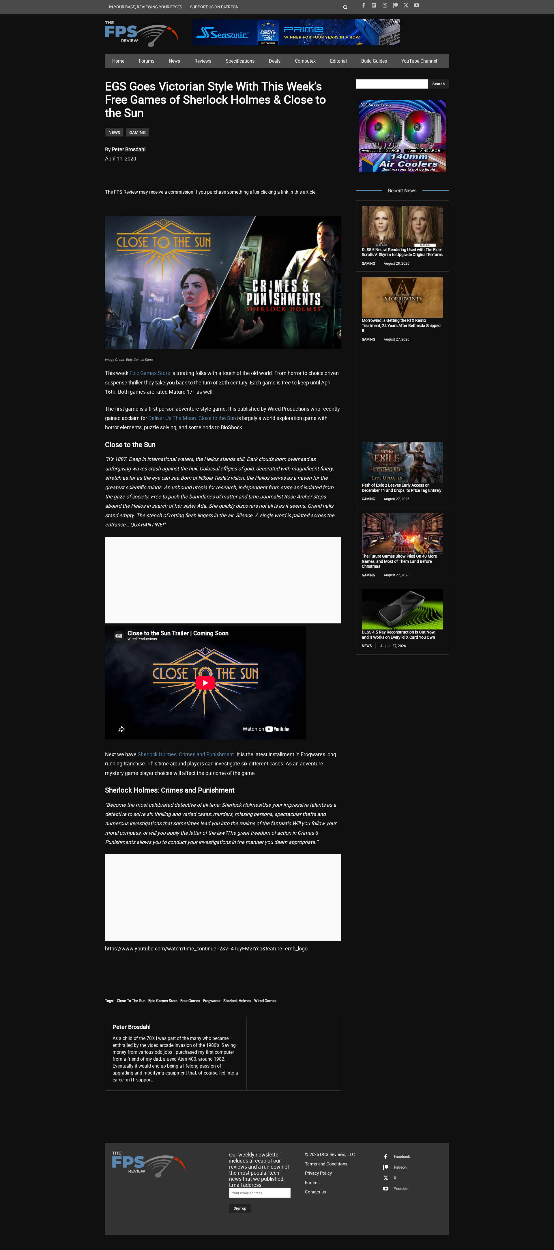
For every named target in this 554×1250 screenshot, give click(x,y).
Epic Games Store (150, 372)
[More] (212, 173)
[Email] (185, 173)
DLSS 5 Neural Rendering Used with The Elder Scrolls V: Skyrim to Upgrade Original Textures (402, 252)
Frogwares (211, 1000)
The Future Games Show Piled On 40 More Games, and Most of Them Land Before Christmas (399, 561)
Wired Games (265, 1000)
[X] (406, 5)
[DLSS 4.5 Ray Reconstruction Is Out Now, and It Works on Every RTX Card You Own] (402, 609)
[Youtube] (416, 5)
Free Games (190, 1000)
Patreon (400, 1167)
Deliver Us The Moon (172, 417)
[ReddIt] (172, 173)
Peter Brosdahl (128, 149)
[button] (345, 7)
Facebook (402, 1156)
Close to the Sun (217, 417)
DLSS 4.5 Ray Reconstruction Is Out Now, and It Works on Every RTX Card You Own (398, 634)
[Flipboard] (374, 5)
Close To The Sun (131, 1000)
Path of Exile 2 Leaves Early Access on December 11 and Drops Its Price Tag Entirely (401, 487)
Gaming (137, 132)
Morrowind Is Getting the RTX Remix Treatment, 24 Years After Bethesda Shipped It (401, 325)
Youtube (400, 1188)
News (114, 132)
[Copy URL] (199, 173)
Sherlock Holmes (237, 1000)
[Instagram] (384, 5)
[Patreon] (395, 5)
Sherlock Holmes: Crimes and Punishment (186, 754)
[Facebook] (363, 5)
